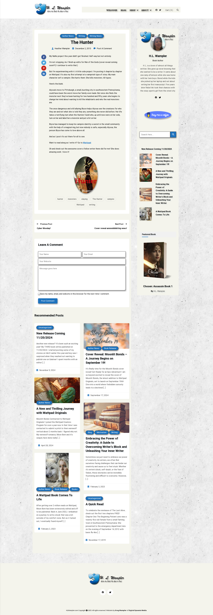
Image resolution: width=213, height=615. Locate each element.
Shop (133, 10)
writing (92, 205)
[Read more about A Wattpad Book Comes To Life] (146, 214)
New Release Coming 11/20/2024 (50, 335)
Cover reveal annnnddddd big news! (110, 228)
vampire (110, 199)
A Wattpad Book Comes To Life (54, 497)
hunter (60, 199)
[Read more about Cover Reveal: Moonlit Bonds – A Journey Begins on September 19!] (146, 160)
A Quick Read (95, 504)
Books (74, 489)
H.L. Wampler (159, 291)
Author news (68, 36)
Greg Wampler (120, 610)
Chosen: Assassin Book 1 (158, 286)
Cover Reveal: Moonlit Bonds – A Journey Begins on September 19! (106, 358)
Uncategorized (45, 327)
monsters (72, 199)
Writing (82, 36)
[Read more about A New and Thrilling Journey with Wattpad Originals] (146, 175)
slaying (84, 199)
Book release (110, 348)
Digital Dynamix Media (138, 610)
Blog (123, 10)
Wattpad (87, 143)
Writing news (96, 36)
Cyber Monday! (44, 228)
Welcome (111, 10)
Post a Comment (104, 48)
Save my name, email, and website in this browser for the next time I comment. (74, 294)
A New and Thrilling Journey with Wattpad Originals (55, 411)
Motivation (101, 432)
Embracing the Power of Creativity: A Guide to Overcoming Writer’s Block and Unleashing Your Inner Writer (106, 445)
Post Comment (47, 301)
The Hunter (97, 199)
